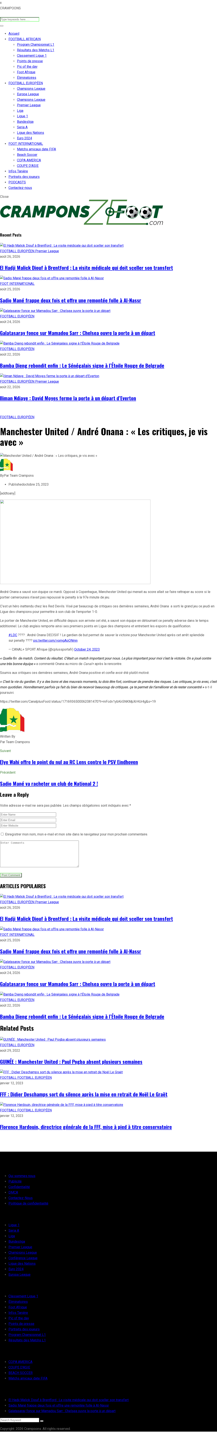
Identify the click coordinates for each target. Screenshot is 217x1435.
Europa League (28, 94)
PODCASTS (17, 182)
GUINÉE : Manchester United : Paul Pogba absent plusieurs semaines (71, 1061)
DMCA (13, 1192)
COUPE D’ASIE (28, 166)
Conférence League (23, 1258)
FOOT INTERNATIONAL (25, 144)
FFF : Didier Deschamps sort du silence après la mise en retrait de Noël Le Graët (83, 1094)
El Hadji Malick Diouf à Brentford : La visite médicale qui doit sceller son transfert (86, 267)
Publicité (15, 1181)
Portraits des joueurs (24, 177)
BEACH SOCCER (20, 1373)
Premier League (29, 105)
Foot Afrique (26, 72)
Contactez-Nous (20, 1198)
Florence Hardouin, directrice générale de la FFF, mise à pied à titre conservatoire (86, 1126)
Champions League (31, 89)
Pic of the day (27, 67)
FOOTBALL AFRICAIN (24, 39)
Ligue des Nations (30, 133)
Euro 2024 (24, 138)
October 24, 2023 (87, 649)
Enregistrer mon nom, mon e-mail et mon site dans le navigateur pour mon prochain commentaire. (76, 834)
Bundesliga (25, 122)
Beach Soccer (27, 155)
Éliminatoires (26, 78)
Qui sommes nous (21, 1176)
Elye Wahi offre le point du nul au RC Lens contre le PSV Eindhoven (69, 762)
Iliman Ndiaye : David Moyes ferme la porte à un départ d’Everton (68, 398)
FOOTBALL (8, 1078)
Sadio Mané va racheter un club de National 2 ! (49, 783)
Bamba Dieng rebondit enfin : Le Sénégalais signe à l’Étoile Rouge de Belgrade (82, 365)
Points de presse (30, 61)
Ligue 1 (22, 116)
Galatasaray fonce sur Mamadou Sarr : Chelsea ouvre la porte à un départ (77, 333)
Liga (20, 111)
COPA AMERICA (29, 160)
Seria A (22, 127)
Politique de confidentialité (28, 1203)
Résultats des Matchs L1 (35, 50)
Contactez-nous (20, 188)
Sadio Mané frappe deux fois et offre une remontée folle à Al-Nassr (70, 300)
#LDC (12, 635)
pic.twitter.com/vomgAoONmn (55, 641)
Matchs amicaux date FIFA (36, 149)
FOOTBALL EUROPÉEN (25, 83)
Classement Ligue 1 (32, 56)
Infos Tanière (18, 171)
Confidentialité (19, 1187)
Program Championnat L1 (35, 45)
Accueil (13, 34)
